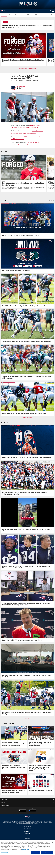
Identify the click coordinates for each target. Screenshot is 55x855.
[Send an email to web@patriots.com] (22, 88)
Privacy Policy (27, 826)
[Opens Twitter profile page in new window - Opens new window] (20, 88)
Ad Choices (27, 838)
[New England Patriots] (27, 817)
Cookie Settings (4, 852)
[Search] (50, 11)
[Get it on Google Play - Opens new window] (32, 811)
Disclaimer (27, 833)
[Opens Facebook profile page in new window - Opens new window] (17, 88)
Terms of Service (27, 828)
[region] (27, 847)
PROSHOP (46, 10)
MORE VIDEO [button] (27, 718)
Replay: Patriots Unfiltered (14, 22)
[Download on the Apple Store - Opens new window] (22, 810)
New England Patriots (21, 86)
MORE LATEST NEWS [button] (27, 417)
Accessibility (27, 831)
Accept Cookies (35, 852)
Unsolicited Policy (27, 835)
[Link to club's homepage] (3, 10)
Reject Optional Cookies (46, 852)
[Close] (52, 842)
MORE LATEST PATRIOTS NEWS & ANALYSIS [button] (27, 68)
